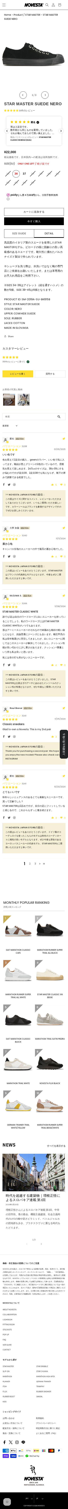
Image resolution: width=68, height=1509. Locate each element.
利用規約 (40, 1418)
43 (17, 183)
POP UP (6, 1334)
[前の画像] (23, 95)
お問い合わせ (9, 1418)
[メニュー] (4, 5)
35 (8, 175)
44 (25, 183)
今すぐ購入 (34, 221)
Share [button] (11, 336)
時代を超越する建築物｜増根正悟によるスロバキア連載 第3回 (33, 1197)
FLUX (5, 1391)
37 (24, 173)
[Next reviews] (61, 131)
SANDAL (39, 1396)
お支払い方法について (12, 1423)
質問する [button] (50, 373)
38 (33, 175)
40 (50, 175)
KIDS (4, 1401)
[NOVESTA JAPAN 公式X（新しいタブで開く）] (11, 1442)
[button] (47, 5)
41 (58, 175)
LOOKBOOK (7, 1319)
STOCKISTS (7, 1329)
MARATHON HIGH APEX (45, 1376)
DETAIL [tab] (49, 233)
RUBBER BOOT (9, 1396)
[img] (9, 449)
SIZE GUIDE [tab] (19, 233)
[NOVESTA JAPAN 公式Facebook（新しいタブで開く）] (4, 1442)
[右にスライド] (41, 1243)
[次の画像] (45, 95)
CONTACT (7, 1349)
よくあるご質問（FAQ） (46, 1433)
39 (41, 175)
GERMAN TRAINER (43, 1381)
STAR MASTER (8, 1366)
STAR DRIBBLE (42, 1366)
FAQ (4, 1339)
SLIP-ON (6, 1371)
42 (8, 183)
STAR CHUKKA (42, 1371)
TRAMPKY (40, 1386)
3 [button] (35, 863)
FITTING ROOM (9, 1324)
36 (16, 173)
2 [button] (30, 863)
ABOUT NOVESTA (9, 1309)
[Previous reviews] (7, 131)
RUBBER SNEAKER (43, 1391)
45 (33, 183)
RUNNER (6, 1381)
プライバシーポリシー (46, 1423)
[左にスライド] (26, 1243)
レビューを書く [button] (18, 373)
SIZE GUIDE (7, 1344)
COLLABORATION (10, 1314)
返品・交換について (11, 1433)
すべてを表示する (56, 1145)
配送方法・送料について (13, 1428)
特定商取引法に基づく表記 (48, 1428)
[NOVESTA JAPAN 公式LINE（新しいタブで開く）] (23, 1442)
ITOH (5, 1386)
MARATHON (7, 1376)
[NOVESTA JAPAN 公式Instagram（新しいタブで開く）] (17, 1442)
